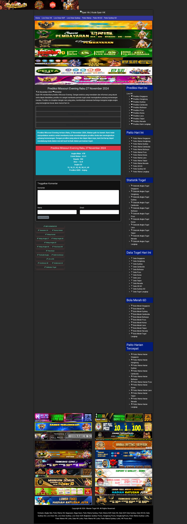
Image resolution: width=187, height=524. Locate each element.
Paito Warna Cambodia (141, 147)
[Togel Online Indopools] (123, 482)
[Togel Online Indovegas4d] (123, 501)
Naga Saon (78, 513)
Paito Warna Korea (140, 155)
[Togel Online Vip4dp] (123, 436)
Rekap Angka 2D (51, 242)
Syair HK (39, 95)
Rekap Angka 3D (58, 238)
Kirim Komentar (43, 217)
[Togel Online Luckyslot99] (123, 427)
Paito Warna (86, 18)
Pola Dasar (51, 251)
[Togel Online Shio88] (123, 491)
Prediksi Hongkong (140, 99)
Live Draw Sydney (73, 18)
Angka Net (48, 513)
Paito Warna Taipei (140, 161)
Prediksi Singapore (140, 96)
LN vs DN (51, 259)
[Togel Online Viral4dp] (93, 80)
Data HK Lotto (77, 518)
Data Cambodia (139, 267)
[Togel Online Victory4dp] (63, 427)
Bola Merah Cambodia (141, 314)
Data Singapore (139, 258)
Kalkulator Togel (51, 267)
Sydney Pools (97, 516)
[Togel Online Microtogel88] (63, 418)
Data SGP (122, 513)
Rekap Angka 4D (44, 247)
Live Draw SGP (59, 18)
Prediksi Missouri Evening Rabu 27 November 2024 (78, 88)
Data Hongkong (139, 261)
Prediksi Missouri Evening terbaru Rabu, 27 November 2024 (61, 133)
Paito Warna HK (59, 513)
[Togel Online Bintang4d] (63, 464)
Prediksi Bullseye (140, 107)
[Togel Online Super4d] (93, 44)
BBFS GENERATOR (51, 226)
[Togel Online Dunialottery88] (123, 445)
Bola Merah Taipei (140, 328)
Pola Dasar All (58, 247)
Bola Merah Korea (140, 323)
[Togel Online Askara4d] (63, 455)
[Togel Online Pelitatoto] (93, 71)
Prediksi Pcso (138, 110)
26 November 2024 (44, 92)
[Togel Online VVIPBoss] (93, 25)
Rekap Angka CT (44, 238)
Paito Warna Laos (139, 158)
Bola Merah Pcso (139, 320)
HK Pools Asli (126, 518)
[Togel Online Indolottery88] (123, 464)
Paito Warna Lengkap (141, 172)
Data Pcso (137, 272)
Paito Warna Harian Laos (142, 390)
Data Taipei (137, 281)
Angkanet (87, 516)
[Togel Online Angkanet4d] (123, 473)
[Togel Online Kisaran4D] (93, 53)
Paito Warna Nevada (140, 163)
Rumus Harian (58, 230)
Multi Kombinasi (58, 255)
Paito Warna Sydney (140, 144)
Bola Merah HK (138, 309)
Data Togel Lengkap (140, 292)
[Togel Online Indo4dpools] (63, 501)
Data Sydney (138, 264)
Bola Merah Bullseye (141, 317)
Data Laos (137, 278)
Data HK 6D (137, 286)
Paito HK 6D (97, 18)
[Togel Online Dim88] (93, 34)
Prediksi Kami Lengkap (142, 124)
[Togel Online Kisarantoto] (93, 62)
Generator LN (43, 230)
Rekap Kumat (51, 234)
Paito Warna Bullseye (141, 149)
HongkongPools (122, 516)
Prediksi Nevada (139, 121)
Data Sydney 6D (139, 289)
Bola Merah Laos (139, 325)
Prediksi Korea (138, 113)
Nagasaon (69, 513)
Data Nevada (138, 283)
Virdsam (40, 513)
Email (82, 208)
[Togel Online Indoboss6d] (123, 418)
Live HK (130, 94)
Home (37, 18)
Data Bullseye (138, 269)
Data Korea (137, 275)
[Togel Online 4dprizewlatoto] (63, 482)
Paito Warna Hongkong (141, 141)
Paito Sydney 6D (110, 18)
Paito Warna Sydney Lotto (139, 516)
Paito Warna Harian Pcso (142, 382)
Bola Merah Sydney (140, 311)
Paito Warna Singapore (141, 138)
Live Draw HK (47, 18)
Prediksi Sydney (139, 102)
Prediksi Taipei (138, 119)
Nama (40, 208)
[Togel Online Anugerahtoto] (123, 455)
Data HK (115, 513)
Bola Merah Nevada (140, 331)
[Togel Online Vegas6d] (63, 445)
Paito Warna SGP (105, 513)
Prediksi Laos (138, 116)
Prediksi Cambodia (140, 105)
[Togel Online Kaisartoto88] (63, 491)
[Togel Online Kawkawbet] (63, 436)
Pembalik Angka (44, 255)
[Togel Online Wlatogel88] (63, 473)
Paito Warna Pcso (140, 152)
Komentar (57, 92)
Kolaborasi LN (58, 263)
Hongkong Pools (109, 516)
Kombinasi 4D (43, 263)
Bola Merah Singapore (141, 306)
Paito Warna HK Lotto (63, 518)
